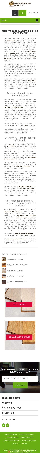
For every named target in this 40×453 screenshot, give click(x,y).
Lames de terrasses (11, 440)
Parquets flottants (26, 434)
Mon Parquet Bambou (24, 233)
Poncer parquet (13, 437)
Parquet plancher (20, 443)
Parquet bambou (11, 434)
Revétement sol (27, 437)
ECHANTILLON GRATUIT (19, 337)
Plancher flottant (29, 440)
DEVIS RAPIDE (19, 304)
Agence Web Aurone (23, 452)
